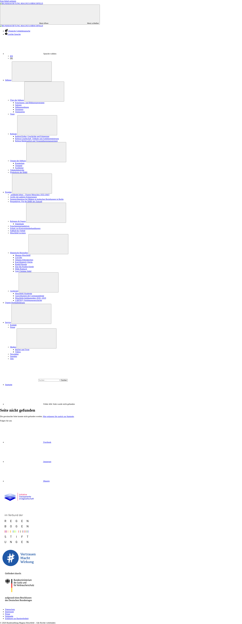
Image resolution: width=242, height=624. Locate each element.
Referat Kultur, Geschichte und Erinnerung (32, 136)
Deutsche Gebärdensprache (19, 31)
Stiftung (8, 80)
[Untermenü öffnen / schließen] (32, 71)
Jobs (12, 359)
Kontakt (13, 325)
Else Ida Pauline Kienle (24, 267)
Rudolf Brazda (21, 264)
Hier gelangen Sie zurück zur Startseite (58, 416)
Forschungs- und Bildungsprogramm (29, 103)
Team (12, 114)
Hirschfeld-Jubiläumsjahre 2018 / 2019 (30, 298)
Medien (13, 347)
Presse (12, 327)
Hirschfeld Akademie (23, 293)
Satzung (18, 105)
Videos (18, 352)
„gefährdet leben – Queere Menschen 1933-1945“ (30, 195)
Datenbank (19, 224)
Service (8, 322)
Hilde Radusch (21, 269)
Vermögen (19, 109)
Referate (13, 134)
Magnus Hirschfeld (22, 255)
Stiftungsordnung (22, 107)
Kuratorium (19, 163)
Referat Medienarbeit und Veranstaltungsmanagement (36, 141)
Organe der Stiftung (18, 161)
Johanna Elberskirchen (24, 260)
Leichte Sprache (14, 34)
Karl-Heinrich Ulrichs (24, 262)
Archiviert (14, 291)
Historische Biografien (19, 253)
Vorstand (18, 165)
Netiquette (9, 616)
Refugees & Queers (18, 221)
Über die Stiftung (17, 100)
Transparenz (20, 112)
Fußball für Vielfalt (17, 231)
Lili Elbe (18, 257)
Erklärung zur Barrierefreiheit (16, 618)
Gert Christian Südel (23, 271)
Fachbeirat (19, 168)
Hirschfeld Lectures (18, 233)
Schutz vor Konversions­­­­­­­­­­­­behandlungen (25, 228)
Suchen (64, 380)
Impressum (9, 612)
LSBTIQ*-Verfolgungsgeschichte (28, 300)
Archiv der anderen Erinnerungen (23, 197)
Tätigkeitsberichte (17, 170)
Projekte (8, 192)
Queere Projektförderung (15, 303)
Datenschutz (10, 609)
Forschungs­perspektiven (19, 226)
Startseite (8, 385)
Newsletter (14, 354)
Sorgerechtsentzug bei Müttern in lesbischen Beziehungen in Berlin (37, 199)
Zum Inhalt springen (8, 1)
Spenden (13, 356)
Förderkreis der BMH (18, 172)
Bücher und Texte (22, 349)
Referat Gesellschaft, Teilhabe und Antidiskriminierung (37, 139)
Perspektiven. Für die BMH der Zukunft (26, 201)
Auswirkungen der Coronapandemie (29, 296)
